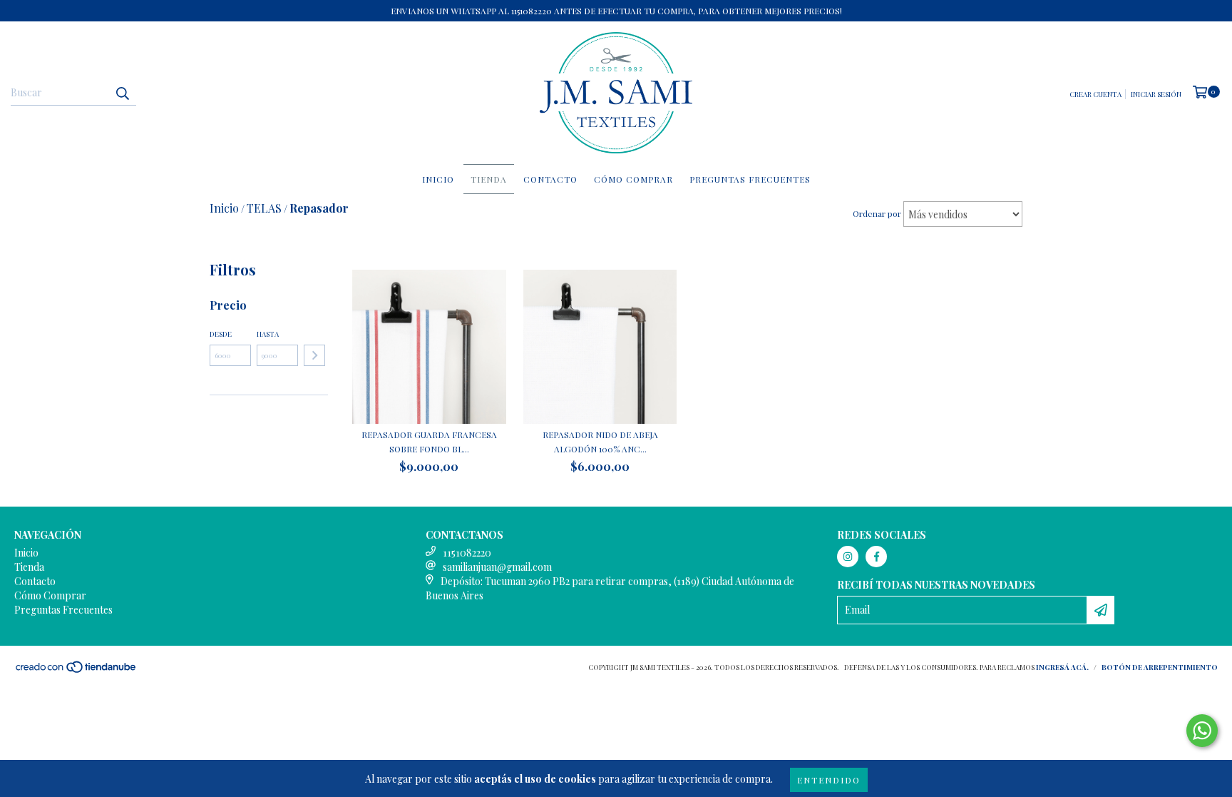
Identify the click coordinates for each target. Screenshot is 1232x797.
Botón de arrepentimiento (1160, 667)
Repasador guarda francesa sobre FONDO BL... (429, 442)
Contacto (550, 179)
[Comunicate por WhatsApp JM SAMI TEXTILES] (1202, 730)
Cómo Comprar (633, 179)
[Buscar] (122, 93)
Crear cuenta (1095, 94)
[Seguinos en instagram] (847, 556)
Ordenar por (877, 213)
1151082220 (467, 552)
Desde (221, 334)
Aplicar (314, 355)
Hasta (268, 334)
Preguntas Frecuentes (750, 179)
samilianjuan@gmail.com (497, 567)
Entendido (829, 780)
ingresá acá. (1062, 667)
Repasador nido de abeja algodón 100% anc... (600, 442)
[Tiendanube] (76, 671)
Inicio (438, 179)
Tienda (489, 179)
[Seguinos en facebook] (876, 556)
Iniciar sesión (1156, 94)
